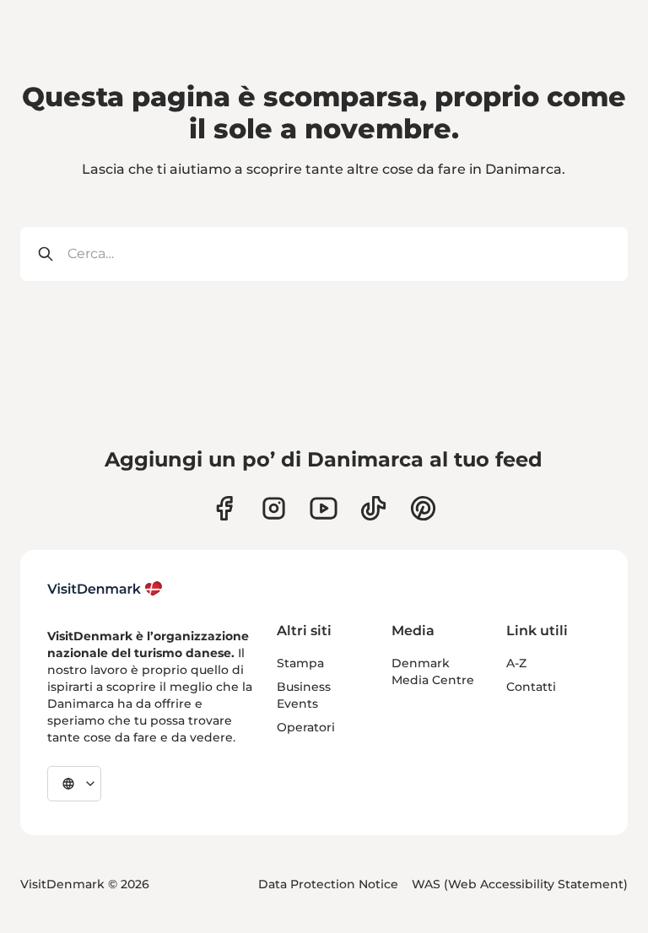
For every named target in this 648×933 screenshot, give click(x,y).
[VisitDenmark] (105, 588)
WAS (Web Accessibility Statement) (520, 884)
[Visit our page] (274, 508)
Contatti (531, 686)
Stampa (300, 663)
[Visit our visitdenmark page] (323, 508)
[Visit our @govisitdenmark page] (373, 508)
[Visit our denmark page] (224, 508)
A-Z (516, 663)
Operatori (306, 727)
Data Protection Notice (328, 884)
